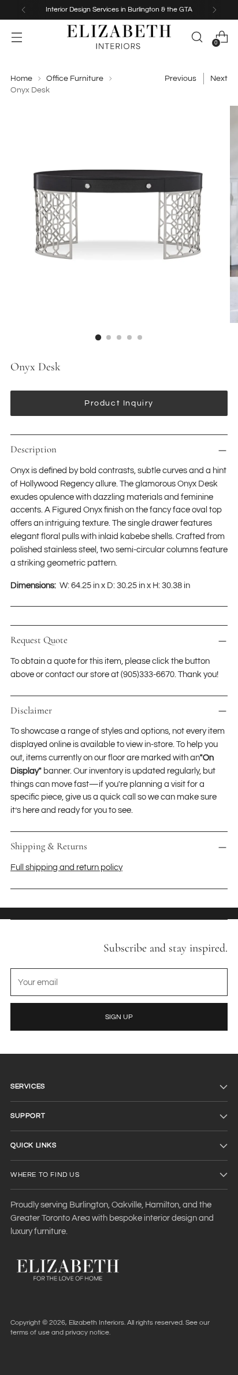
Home (21, 79)
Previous (180, 79)
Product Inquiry (119, 403)
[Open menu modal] (16, 37)
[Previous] (23, 10)
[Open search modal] (197, 37)
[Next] (214, 10)
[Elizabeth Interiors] (119, 37)
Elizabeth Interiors (96, 1322)
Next (219, 79)
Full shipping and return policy (66, 867)
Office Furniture (74, 79)
